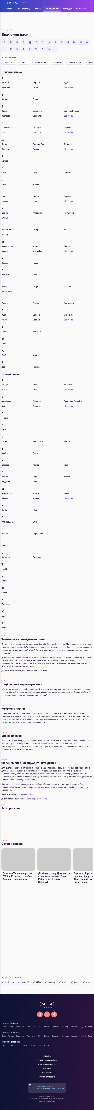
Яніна (3, 628)
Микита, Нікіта (75, 62)
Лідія (35, 477)
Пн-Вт (4, 1045)
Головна (4, 30)
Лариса (4, 477)
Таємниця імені (52, 9)
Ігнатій (36, 196)
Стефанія (37, 557)
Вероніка (37, 406)
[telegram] (40, 1014)
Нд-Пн (46, 1045)
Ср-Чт (18, 1045)
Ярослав (37, 367)
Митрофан (37, 251)
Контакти (47, 1069)
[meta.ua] (12, 3)
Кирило (4, 213)
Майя (66, 493)
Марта (36, 493)
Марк (35, 246)
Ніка (35, 510)
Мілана (4, 498)
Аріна (4, 389)
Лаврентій (6, 229)
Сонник (37, 9)
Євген (4, 173)
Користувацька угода (47, 1064)
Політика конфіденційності (47, 1060)
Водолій (82, 1027)
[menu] (3, 2)
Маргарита (6, 493)
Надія (4, 510)
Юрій (35, 355)
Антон (35, 87)
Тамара (4, 569)
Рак (42, 824)
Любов (67, 477)
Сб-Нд (39, 1045)
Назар (35, 263)
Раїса (3, 545)
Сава (3, 315)
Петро (35, 286)
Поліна (4, 533)
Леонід (4, 234)
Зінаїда (4, 453)
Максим (58, 62)
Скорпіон (55, 1027)
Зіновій (36, 184)
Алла (35, 384)
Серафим (68, 315)
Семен (4, 320)
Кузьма (4, 218)
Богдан (4, 99)
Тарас (4, 331)
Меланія (37, 498)
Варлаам (5, 116)
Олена (36, 522)
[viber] (47, 1014)
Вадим (4, 111)
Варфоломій (38, 116)
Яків (3, 367)
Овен (4, 1027)
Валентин (37, 111)
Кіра (66, 465)
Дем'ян (36, 149)
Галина (4, 418)
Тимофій (37, 331)
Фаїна (4, 592)
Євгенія (5, 441)
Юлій (3, 355)
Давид (4, 144)
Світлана (5, 557)
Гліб (3, 132)
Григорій (37, 132)
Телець (19, 824)
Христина (5, 604)
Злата (35, 453)
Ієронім (67, 196)
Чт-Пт (25, 1045)
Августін (5, 82)
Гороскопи (8, 9)
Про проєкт (47, 1073)
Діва (66, 824)
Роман (36, 303)
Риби (90, 1027)
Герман (67, 127)
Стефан (36, 320)
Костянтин (69, 213)
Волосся (51, 982)
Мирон (4, 251)
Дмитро (5, 149)
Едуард (4, 161)
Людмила (5, 481)
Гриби (64, 982)
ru (91, 3)
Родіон (4, 303)
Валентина (6, 401)
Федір (4, 343)
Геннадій (37, 127)
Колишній (25, 982)
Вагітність (9, 982)
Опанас (36, 275)
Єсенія (67, 441)
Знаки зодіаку (23, 9)
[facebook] (54, 1014)
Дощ (88, 982)
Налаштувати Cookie (47, 1077)
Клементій (37, 213)
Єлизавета (38, 441)
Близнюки (31, 824)
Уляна (4, 580)
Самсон (36, 315)
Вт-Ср (11, 1045)
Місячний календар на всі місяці (32, 799)
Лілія (35, 481)
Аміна (35, 389)
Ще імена (68, 87)
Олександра (7, 522)
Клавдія (5, 465)
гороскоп (23, 3)
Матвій (67, 246)
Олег (66, 275)
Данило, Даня (39, 144)
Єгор (35, 173)
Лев (66, 229)
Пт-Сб (32, 1045)
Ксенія (36, 465)
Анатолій (5, 87)
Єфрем (67, 173)
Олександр (9, 62)
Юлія (3, 616)
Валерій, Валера (71, 111)
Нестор (4, 263)
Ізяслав (4, 201)
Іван (3, 196)
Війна (38, 982)
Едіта (3, 429)
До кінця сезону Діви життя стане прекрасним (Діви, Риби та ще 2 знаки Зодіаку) (54, 878)
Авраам (36, 82)
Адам (66, 82)
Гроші (76, 982)
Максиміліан (7, 246)
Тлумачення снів (25, 794)
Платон (67, 286)
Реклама (47, 1056)
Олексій (5, 275)
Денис (67, 144)
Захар (4, 184)
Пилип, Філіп (7, 291)
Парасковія (38, 533)
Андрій (24, 62)
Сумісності (81, 9)
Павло (4, 286)
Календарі (67, 9)
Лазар (35, 229)
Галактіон (6, 127)
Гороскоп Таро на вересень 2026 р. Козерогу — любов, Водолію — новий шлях (17, 876)
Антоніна (68, 384)
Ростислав (69, 303)
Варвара (37, 401)
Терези (78, 824)
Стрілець (65, 1027)
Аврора (4, 384)
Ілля (35, 201)
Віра (3, 406)
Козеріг (74, 1027)
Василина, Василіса (73, 401)
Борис (35, 99)
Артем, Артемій (41, 62)
